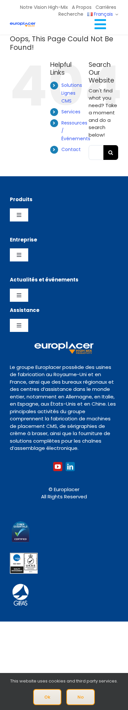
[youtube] (57, 466)
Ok (47, 697)
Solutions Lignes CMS (71, 93)
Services (70, 111)
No (80, 697)
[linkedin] (70, 466)
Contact (71, 149)
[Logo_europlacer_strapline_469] (22, 24)
